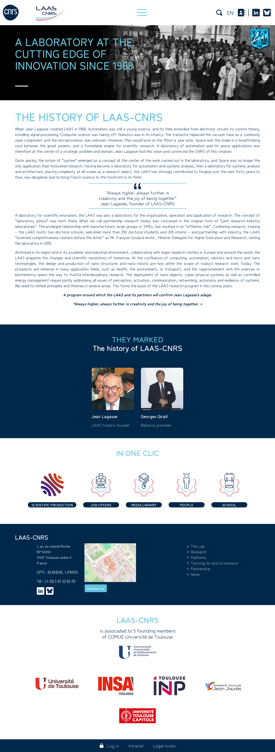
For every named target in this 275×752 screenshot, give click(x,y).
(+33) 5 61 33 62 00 (59, 581)
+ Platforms (196, 557)
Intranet (136, 746)
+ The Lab (195, 546)
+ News (193, 574)
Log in (113, 746)
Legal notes (164, 746)
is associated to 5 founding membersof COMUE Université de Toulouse (138, 633)
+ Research (196, 551)
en (230, 12)
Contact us (95, 588)
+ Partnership (198, 568)
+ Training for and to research (212, 563)
